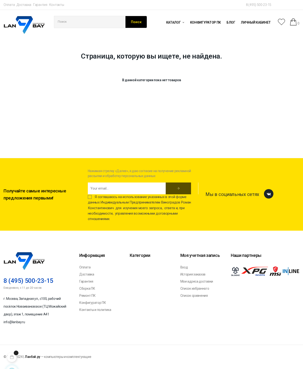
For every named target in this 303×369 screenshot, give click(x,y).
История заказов (193, 274)
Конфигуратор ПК (92, 303)
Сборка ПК (87, 288)
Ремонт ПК (87, 295)
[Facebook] (268, 194)
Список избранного (194, 288)
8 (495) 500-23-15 (258, 5)
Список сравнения (194, 295)
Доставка (24, 5)
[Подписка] (178, 188)
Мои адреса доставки (196, 281)
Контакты (56, 5)
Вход (184, 267)
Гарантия (40, 5)
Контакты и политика (95, 310)
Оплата (9, 5)
